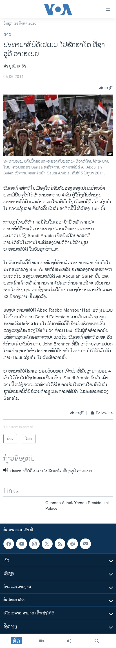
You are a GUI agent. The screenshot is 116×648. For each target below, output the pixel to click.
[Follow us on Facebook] (8, 543)
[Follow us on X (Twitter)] (47, 543)
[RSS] (60, 543)
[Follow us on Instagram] (34, 543)
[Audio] (69, 641)
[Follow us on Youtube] (21, 543)
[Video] (41, 641)
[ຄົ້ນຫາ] (96, 641)
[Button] (106, 88)
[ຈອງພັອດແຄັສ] (85, 543)
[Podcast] (72, 543)
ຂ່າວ (7, 34)
